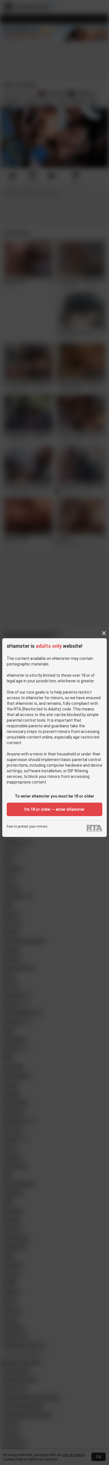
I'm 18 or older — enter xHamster (54, 809)
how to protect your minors (27, 826)
